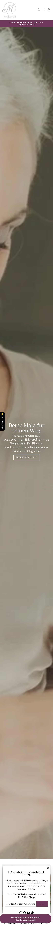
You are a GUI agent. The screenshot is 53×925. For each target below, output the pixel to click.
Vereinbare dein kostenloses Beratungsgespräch (25, 918)
